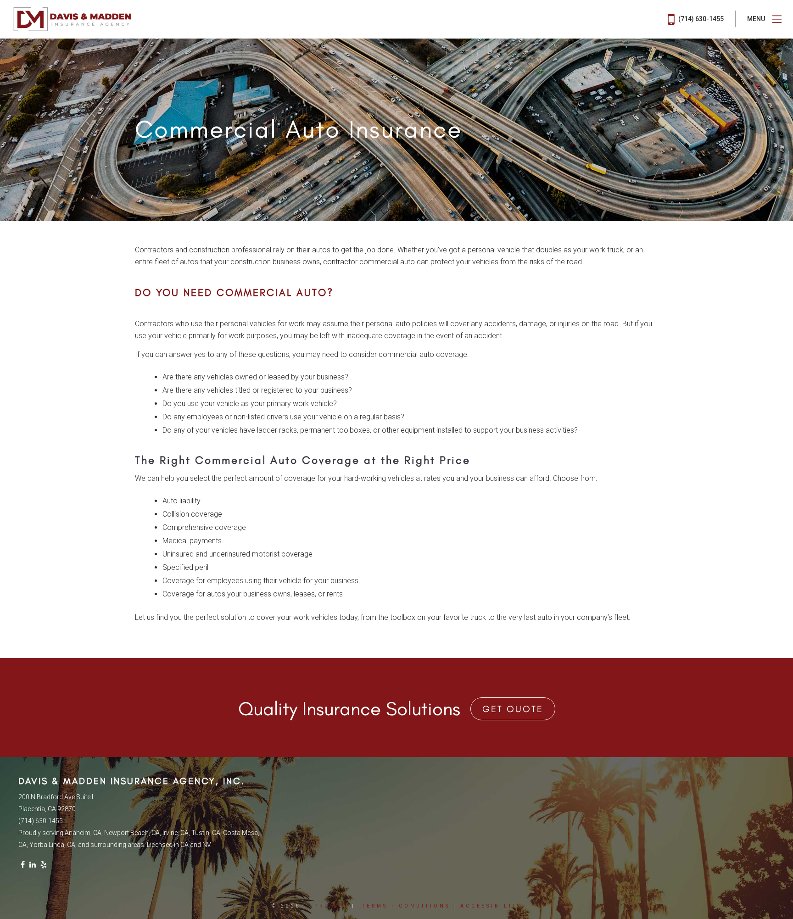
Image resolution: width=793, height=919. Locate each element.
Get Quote (512, 708)
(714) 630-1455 (700, 18)
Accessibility (491, 905)
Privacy (331, 905)
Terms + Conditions (406, 905)
